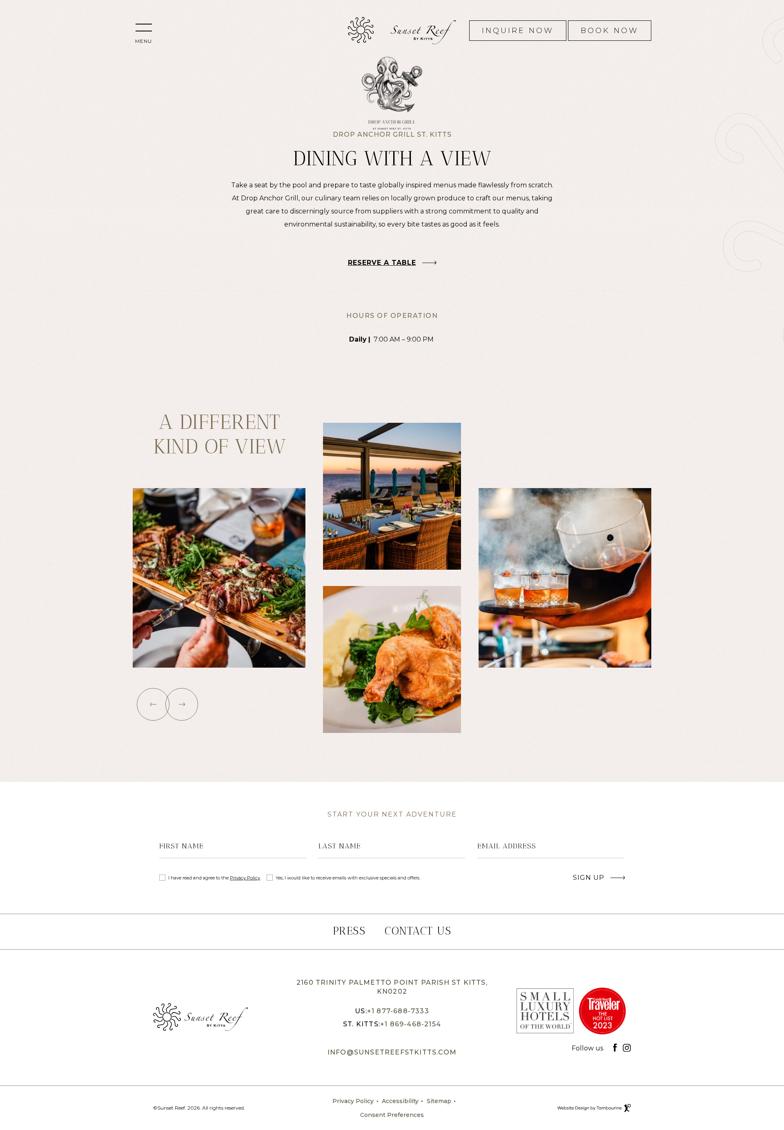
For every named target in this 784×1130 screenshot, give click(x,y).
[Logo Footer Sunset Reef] (200, 1017)
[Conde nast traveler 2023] (602, 1012)
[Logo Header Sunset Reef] (360, 30)
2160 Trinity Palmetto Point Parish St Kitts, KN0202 (392, 986)
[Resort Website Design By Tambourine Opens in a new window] (627, 1108)
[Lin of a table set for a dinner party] (392, 496)
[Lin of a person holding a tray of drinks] (565, 578)
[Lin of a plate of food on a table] (392, 659)
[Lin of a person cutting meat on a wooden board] (219, 578)
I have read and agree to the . (214, 878)
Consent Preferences (392, 1115)
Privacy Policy (245, 878)
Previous (153, 704)
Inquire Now (517, 27)
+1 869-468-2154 (410, 1024)
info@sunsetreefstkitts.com (392, 1052)
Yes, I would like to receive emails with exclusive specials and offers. (348, 878)
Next (181, 704)
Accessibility (400, 1101)
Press (349, 930)
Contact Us (418, 930)
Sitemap (439, 1101)
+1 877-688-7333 (398, 1011)
